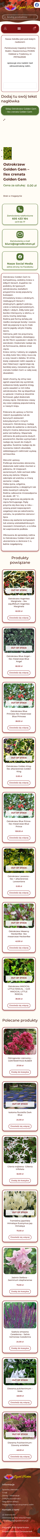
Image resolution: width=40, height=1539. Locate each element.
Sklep (8, 109)
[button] (19, 28)
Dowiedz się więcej (18, 618)
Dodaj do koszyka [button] (20, 1072)
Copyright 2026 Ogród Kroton (15, 1527)
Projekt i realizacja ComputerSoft (17, 1531)
